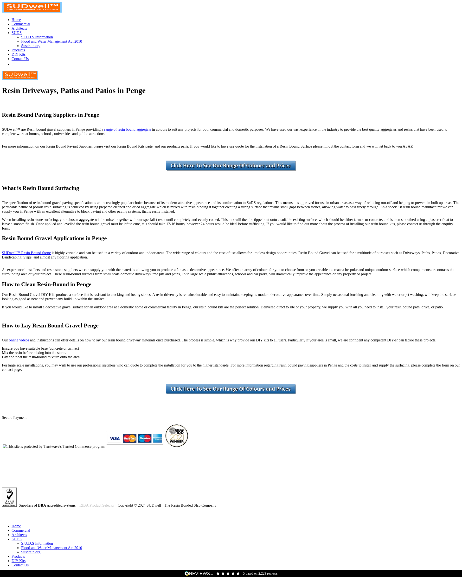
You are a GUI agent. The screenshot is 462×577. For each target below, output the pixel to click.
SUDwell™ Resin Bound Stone (26, 253)
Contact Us (20, 59)
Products (18, 50)
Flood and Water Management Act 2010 (51, 41)
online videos (19, 340)
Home (16, 20)
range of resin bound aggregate (127, 129)
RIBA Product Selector (97, 505)
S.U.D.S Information (37, 37)
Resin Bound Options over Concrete (29, 518)
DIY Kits (19, 54)
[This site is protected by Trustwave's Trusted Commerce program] (54, 446)
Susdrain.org (30, 46)
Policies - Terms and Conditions (26, 513)
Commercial (21, 24)
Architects (19, 28)
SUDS (17, 33)
